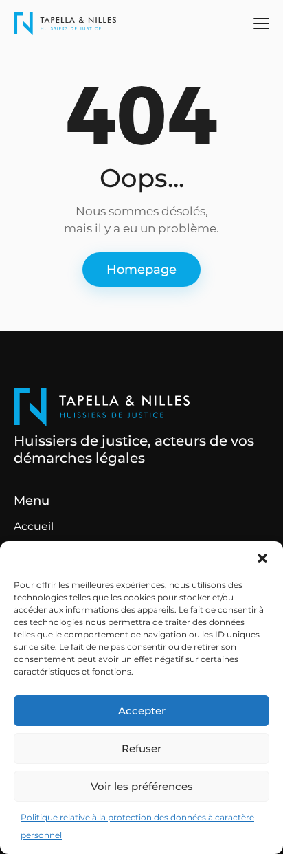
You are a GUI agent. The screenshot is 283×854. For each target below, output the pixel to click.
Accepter (142, 710)
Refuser (141, 748)
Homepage (141, 269)
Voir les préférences (142, 786)
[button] (262, 558)
